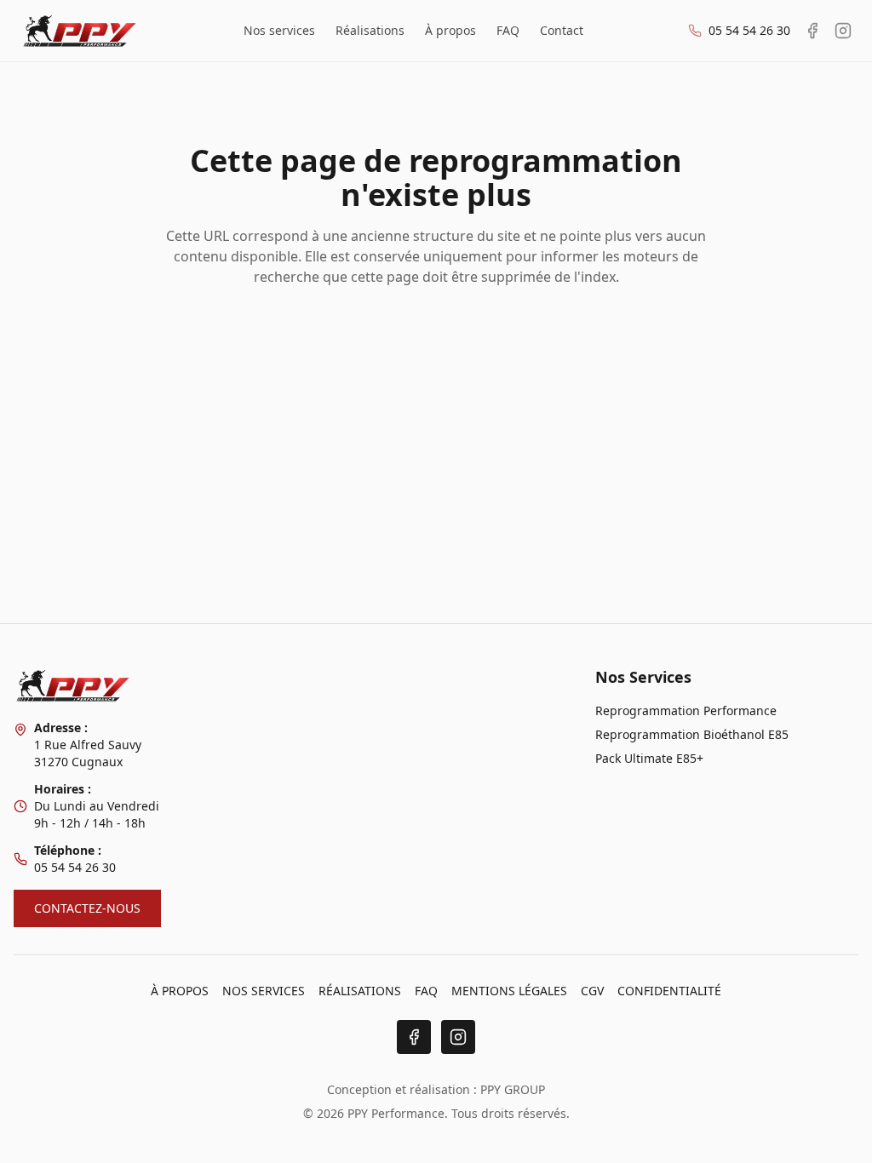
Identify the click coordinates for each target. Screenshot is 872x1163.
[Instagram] (458, 1037)
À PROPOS (180, 991)
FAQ (507, 30)
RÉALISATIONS (359, 991)
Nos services (279, 30)
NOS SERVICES (263, 991)
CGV (592, 991)
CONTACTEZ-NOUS (87, 908)
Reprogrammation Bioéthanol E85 (692, 734)
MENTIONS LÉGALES (509, 991)
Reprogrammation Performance (686, 710)
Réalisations (370, 30)
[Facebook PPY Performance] (812, 30)
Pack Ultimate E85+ (649, 758)
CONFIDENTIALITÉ (669, 991)
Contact (561, 30)
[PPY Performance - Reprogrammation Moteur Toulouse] (79, 30)
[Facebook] (414, 1037)
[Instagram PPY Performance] (843, 30)
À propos (450, 30)
